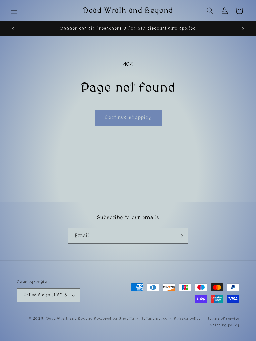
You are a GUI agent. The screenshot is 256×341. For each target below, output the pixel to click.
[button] (14, 10)
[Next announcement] (243, 28)
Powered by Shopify (114, 318)
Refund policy (154, 318)
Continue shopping (128, 117)
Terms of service (223, 318)
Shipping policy (225, 325)
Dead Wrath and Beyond (69, 318)
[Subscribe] (180, 236)
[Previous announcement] (13, 28)
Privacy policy (187, 318)
